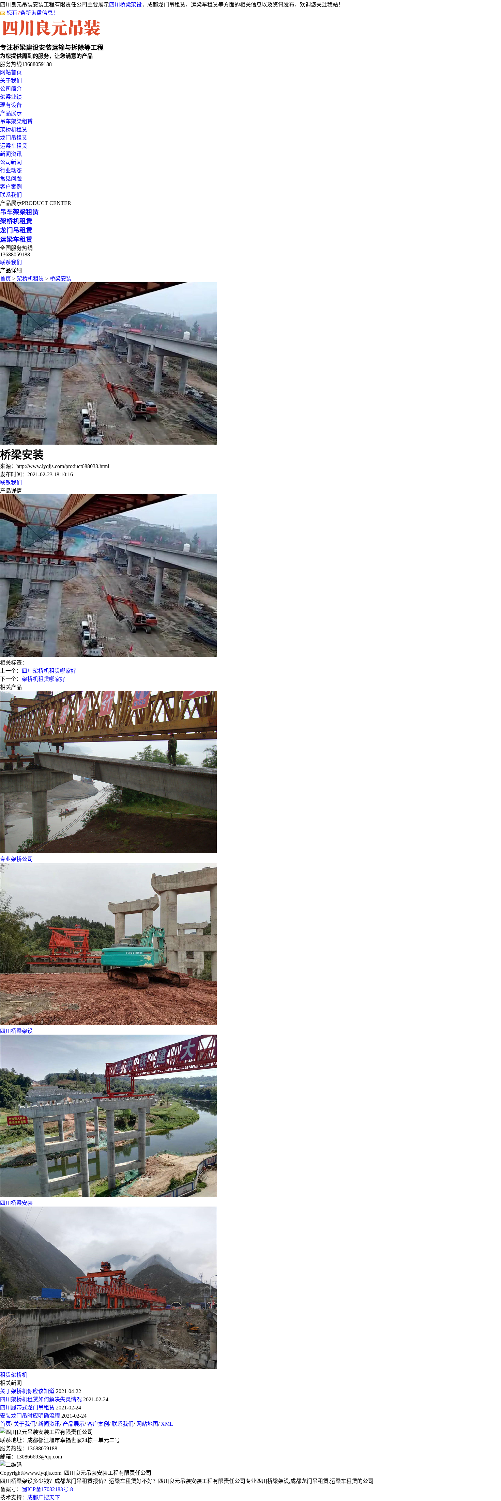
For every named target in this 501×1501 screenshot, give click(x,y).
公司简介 (11, 89)
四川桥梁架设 (125, 4)
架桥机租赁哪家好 (43, 679)
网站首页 (11, 72)
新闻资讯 (11, 154)
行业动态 (11, 170)
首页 (5, 279)
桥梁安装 (61, 279)
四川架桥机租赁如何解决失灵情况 (41, 1399)
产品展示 (11, 113)
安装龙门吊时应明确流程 (30, 1416)
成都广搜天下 (43, 1497)
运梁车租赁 (13, 146)
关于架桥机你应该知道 (27, 1391)
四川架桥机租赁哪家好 (49, 671)
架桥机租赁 (13, 129)
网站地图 (147, 1424)
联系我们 (11, 195)
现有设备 (11, 105)
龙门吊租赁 (13, 138)
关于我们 (11, 80)
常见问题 (11, 178)
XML (167, 1424)
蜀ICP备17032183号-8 (47, 1489)
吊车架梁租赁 (16, 121)
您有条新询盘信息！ (32, 13)
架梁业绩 (11, 97)
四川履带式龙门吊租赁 (27, 1407)
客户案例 (11, 187)
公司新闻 (11, 162)
